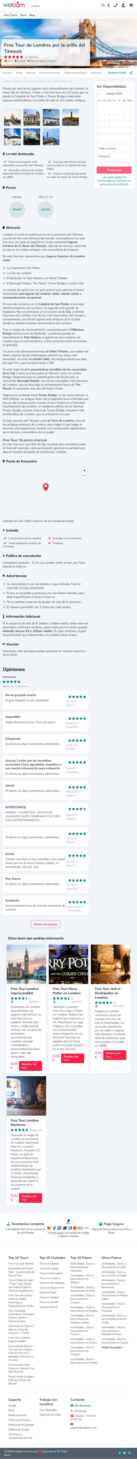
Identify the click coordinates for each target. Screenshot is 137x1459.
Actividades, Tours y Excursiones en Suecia (115, 1340)
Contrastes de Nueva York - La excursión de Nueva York (21, 1272)
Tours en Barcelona (50, 1273)
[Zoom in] (84, 470)
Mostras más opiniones (46, 924)
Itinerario (30, 72)
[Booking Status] (125, 5)
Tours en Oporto (49, 1264)
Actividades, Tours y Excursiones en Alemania (83, 1267)
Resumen (7, 72)
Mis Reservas (83, 1405)
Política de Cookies (19, 1420)
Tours (23, 15)
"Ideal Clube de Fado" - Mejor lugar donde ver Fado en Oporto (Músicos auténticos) (21, 1285)
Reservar (114, 170)
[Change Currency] (109, 5)
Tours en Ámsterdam (51, 1283)
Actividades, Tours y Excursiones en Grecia (84, 1340)
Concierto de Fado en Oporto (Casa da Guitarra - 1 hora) (21, 1329)
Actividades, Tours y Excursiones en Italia (114, 1265)
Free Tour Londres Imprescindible (19, 1339)
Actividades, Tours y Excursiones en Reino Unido (114, 1319)
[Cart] (131, 5)
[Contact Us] (117, 5)
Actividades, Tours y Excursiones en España (84, 1309)
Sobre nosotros (17, 1415)
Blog (32, 15)
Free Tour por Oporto (21, 1264)
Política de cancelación (75, 72)
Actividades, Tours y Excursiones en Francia (83, 1331)
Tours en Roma (48, 1307)
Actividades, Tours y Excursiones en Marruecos (114, 1283)
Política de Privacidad (21, 1425)
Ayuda (12, 1405)
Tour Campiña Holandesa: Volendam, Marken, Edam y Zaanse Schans (21, 1316)
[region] (46, 491)
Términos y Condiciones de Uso (20, 1436)
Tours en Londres (49, 1278)
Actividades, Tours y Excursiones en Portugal (114, 1307)
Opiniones (96, 72)
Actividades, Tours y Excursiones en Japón (114, 1273)
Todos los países (112, 1347)
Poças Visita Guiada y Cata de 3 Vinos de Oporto (21, 1380)
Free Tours (10, 15)
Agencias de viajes (50, 1415)
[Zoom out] (84, 475)
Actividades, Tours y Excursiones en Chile (83, 1289)
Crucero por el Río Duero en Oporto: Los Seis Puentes (21, 1368)
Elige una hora (107, 148)
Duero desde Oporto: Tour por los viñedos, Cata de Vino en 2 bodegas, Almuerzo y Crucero (20, 1353)
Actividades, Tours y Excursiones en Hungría (83, 1351)
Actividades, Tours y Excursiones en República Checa (114, 1331)
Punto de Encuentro (49, 72)
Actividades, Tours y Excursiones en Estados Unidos (83, 1319)
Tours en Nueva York (51, 1288)
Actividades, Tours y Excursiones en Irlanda (84, 1361)
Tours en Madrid (49, 1297)
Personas (104, 156)
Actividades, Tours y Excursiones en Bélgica (83, 1279)
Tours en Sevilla (48, 1302)
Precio (19, 72)
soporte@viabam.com (84, 1428)
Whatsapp (80, 1411)
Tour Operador (48, 1410)
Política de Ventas (18, 1430)
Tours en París (47, 1292)
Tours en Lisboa (48, 1268)
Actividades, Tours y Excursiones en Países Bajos (115, 1295)
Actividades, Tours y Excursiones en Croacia (83, 1299)
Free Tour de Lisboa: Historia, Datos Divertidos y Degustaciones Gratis (21, 1301)
